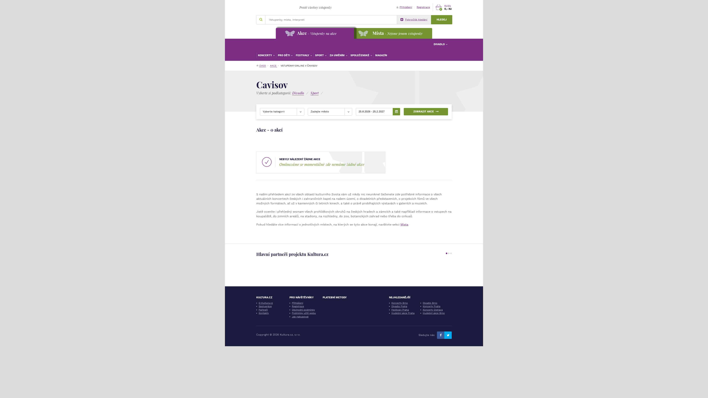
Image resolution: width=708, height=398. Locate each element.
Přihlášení (406, 7)
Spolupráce (265, 306)
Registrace (423, 7)
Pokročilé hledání (416, 19)
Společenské (360, 55)
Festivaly (303, 55)
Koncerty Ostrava (433, 309)
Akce (273, 65)
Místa (404, 224)
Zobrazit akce (423, 111)
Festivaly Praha (400, 309)
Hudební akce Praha (402, 313)
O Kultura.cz (266, 303)
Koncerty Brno (399, 303)
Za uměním (337, 55)
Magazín (381, 55)
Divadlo (439, 44)
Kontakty (264, 313)
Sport (319, 55)
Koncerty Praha (431, 306)
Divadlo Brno (430, 303)
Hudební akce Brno (434, 313)
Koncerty (265, 55)
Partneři (263, 309)
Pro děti (284, 55)
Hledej (442, 19)
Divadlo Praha (399, 306)
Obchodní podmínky (303, 309)
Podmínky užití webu (304, 313)
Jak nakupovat (300, 316)
